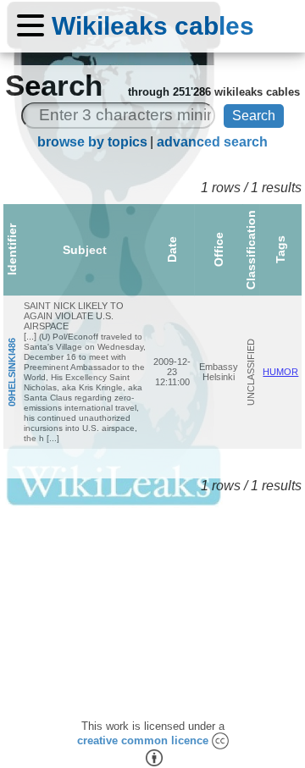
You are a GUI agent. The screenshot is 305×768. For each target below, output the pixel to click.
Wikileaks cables (153, 25)
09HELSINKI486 (12, 372)
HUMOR (280, 372)
